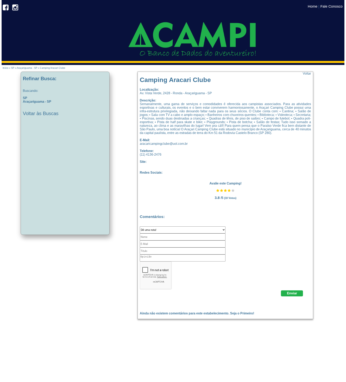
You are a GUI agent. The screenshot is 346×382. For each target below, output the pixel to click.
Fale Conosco (331, 6)
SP (25, 98)
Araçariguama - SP (37, 101)
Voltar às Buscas (40, 113)
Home (312, 6)
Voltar (307, 73)
